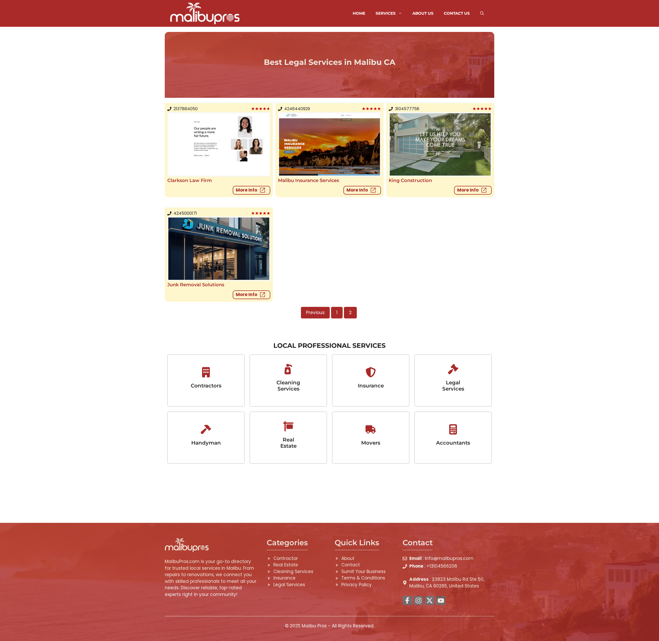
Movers (370, 443)
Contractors (206, 386)
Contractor (285, 558)
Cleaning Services (288, 385)
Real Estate (288, 443)
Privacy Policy (356, 585)
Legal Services (453, 385)
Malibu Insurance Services (308, 180)
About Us (422, 13)
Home (359, 13)
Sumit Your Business (363, 571)
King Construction (410, 180)
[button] (482, 13)
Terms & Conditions (363, 578)
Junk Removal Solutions (195, 285)
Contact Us (457, 13)
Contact (350, 565)
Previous (315, 312)
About (347, 558)
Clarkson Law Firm (189, 180)
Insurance (284, 578)
